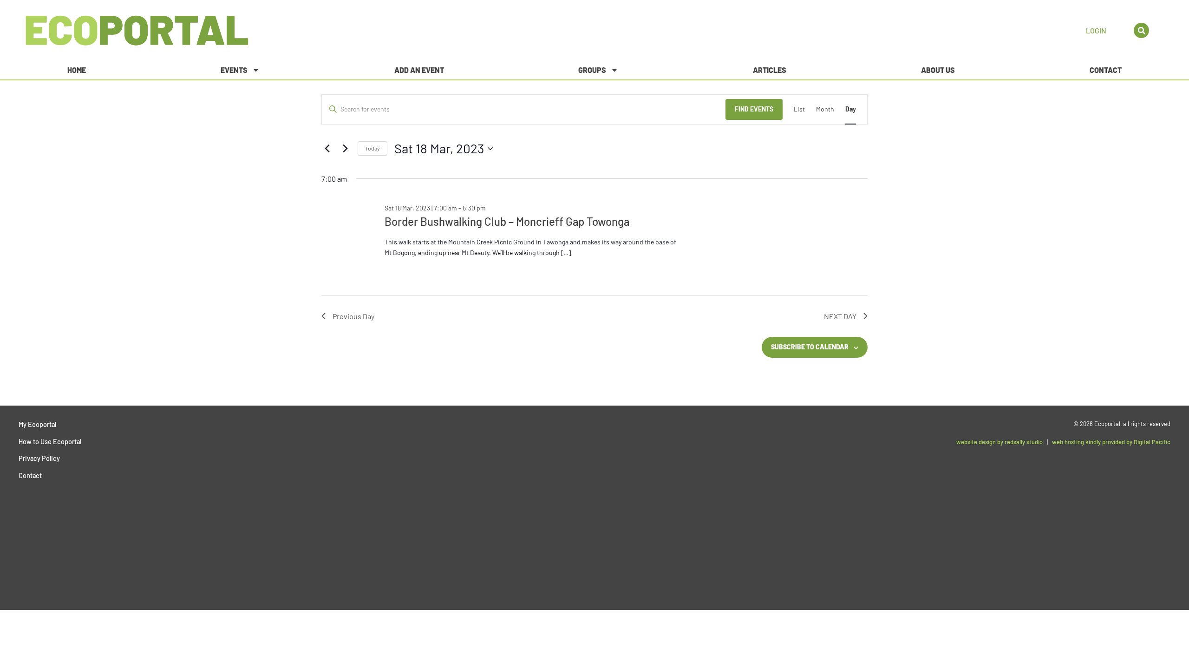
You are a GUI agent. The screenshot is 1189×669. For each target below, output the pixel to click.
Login (1096, 30)
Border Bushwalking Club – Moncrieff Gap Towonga (507, 221)
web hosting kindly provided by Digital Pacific (1111, 442)
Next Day (840, 316)
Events (234, 70)
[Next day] (345, 148)
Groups (592, 70)
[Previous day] (327, 148)
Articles (769, 70)
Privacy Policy (39, 458)
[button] (1141, 30)
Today (372, 148)
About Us (938, 70)
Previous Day (353, 316)
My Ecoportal (37, 424)
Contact (1106, 70)
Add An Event (419, 70)
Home (76, 70)
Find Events (754, 109)
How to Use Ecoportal (50, 442)
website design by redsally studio (999, 442)
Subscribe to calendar (810, 347)
